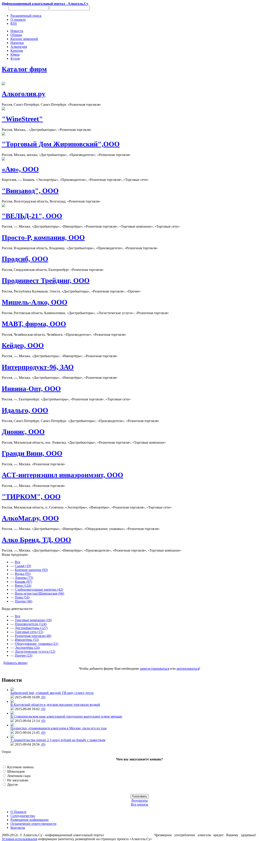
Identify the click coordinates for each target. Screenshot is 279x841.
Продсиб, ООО (25, 259)
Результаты (139, 800)
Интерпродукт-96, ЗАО (38, 367)
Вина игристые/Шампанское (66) (39, 593)
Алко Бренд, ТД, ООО (36, 540)
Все (17, 562)
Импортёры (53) (27, 640)
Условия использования (19, 839)
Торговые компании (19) (33, 620)
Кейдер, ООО (23, 345)
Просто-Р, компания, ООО (43, 237)
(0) (43, 697)
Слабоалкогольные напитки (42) (39, 589)
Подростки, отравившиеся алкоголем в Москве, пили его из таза (58, 728)
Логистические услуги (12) (35, 651)
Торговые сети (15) (29, 632)
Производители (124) (30, 624)
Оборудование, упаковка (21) (36, 643)
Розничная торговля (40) (33, 636)
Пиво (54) (22, 597)
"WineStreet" (22, 119)
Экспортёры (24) (27, 647)
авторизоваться (188, 668)
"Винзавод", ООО (30, 191)
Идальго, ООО (25, 410)
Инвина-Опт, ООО (31, 389)
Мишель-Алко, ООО (34, 302)
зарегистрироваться (154, 668)
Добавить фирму (15, 663)
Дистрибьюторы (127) (31, 628)
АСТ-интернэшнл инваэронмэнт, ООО (62, 475)
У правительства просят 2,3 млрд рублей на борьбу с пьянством (57, 740)
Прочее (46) (23, 601)
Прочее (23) (23, 655)
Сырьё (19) (23, 566)
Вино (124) (23, 585)
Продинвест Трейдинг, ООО (46, 280)
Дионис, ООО (23, 432)
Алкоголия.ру (23, 94)
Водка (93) (23, 574)
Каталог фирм (24, 69)
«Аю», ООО (20, 169)
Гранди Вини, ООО (32, 453)
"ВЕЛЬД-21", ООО (32, 216)
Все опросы (139, 804)
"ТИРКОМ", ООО (31, 496)
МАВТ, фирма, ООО (34, 324)
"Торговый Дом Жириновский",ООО (61, 144)
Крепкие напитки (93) (31, 570)
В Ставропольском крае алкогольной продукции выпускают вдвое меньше (66, 716)
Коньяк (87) (23, 581)
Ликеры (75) (24, 578)
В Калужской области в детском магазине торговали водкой (55, 704)
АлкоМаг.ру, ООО (30, 518)
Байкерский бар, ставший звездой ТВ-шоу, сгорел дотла (52, 693)
